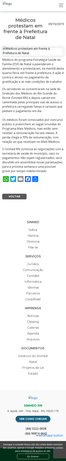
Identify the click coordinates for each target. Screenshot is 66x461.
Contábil (33, 276)
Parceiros (33, 293)
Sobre (33, 230)
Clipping (33, 322)
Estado (33, 373)
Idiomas (33, 287)
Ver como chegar (33, 419)
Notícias (33, 316)
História (33, 235)
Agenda (33, 333)
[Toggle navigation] (61, 5)
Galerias (33, 327)
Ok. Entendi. (33, 456)
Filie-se (33, 247)
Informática (33, 281)
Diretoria (33, 241)
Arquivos (33, 339)
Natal (33, 362)
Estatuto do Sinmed (33, 356)
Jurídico (33, 264)
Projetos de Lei (33, 367)
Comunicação (33, 270)
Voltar (14, 196)
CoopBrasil (33, 299)
